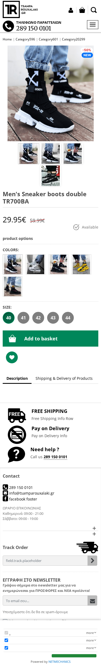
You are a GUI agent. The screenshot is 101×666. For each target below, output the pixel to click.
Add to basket (41, 338)
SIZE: (7, 307)
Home (7, 39)
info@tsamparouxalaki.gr (31, 493)
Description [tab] (17, 378)
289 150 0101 (55, 456)
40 (8, 318)
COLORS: (11, 249)
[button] (50, 528)
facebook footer (22, 499)
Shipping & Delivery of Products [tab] (64, 378)
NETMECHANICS (59, 662)
